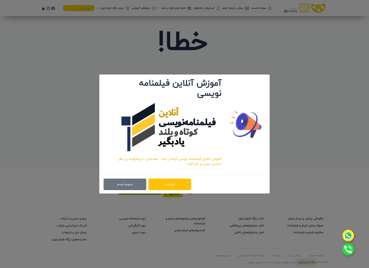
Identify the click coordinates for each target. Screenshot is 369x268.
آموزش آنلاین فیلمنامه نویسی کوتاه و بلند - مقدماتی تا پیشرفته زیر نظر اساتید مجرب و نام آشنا (169, 161)
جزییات (170, 184)
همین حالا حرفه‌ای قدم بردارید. (199, 169)
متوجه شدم (125, 184)
